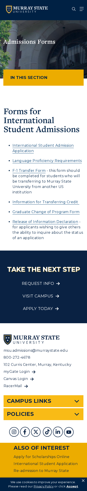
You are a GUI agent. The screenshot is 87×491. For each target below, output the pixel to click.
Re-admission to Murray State (41, 471)
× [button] (83, 480)
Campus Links (29, 401)
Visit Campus (38, 296)
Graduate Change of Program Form (46, 212)
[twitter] (36, 432)
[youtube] (69, 432)
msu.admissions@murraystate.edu (36, 350)
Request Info (38, 283)
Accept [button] (72, 486)
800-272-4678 (17, 357)
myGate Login (17, 371)
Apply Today (38, 308)
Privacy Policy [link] (44, 486)
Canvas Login (16, 379)
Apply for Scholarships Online (41, 457)
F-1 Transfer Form (29, 170)
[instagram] (14, 432)
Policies (20, 414)
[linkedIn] (58, 432)
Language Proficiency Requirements (47, 161)
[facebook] (25, 432)
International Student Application (46, 464)
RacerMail (13, 386)
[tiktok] (48, 432)
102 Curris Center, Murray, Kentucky (38, 364)
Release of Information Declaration (45, 222)
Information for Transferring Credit (45, 202)
